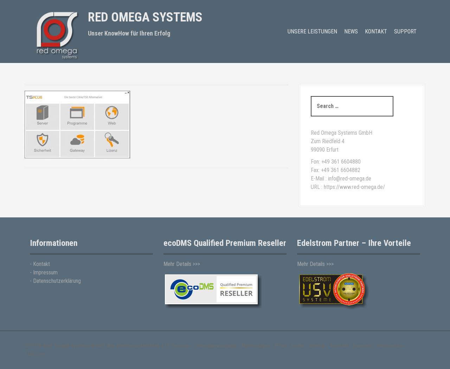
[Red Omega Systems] (56, 34)
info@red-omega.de (349, 178)
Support (405, 31)
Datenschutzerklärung (57, 281)
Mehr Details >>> (181, 264)
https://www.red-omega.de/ (354, 187)
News (351, 31)
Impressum (45, 272)
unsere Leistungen (312, 31)
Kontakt (376, 31)
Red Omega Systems (145, 17)
